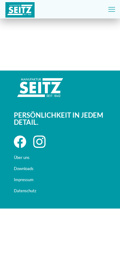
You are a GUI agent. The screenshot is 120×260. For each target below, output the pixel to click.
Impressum (24, 179)
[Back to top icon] (107, 236)
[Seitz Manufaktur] (20, 9)
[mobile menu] (111, 9)
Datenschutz (25, 190)
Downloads (24, 168)
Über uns (22, 157)
